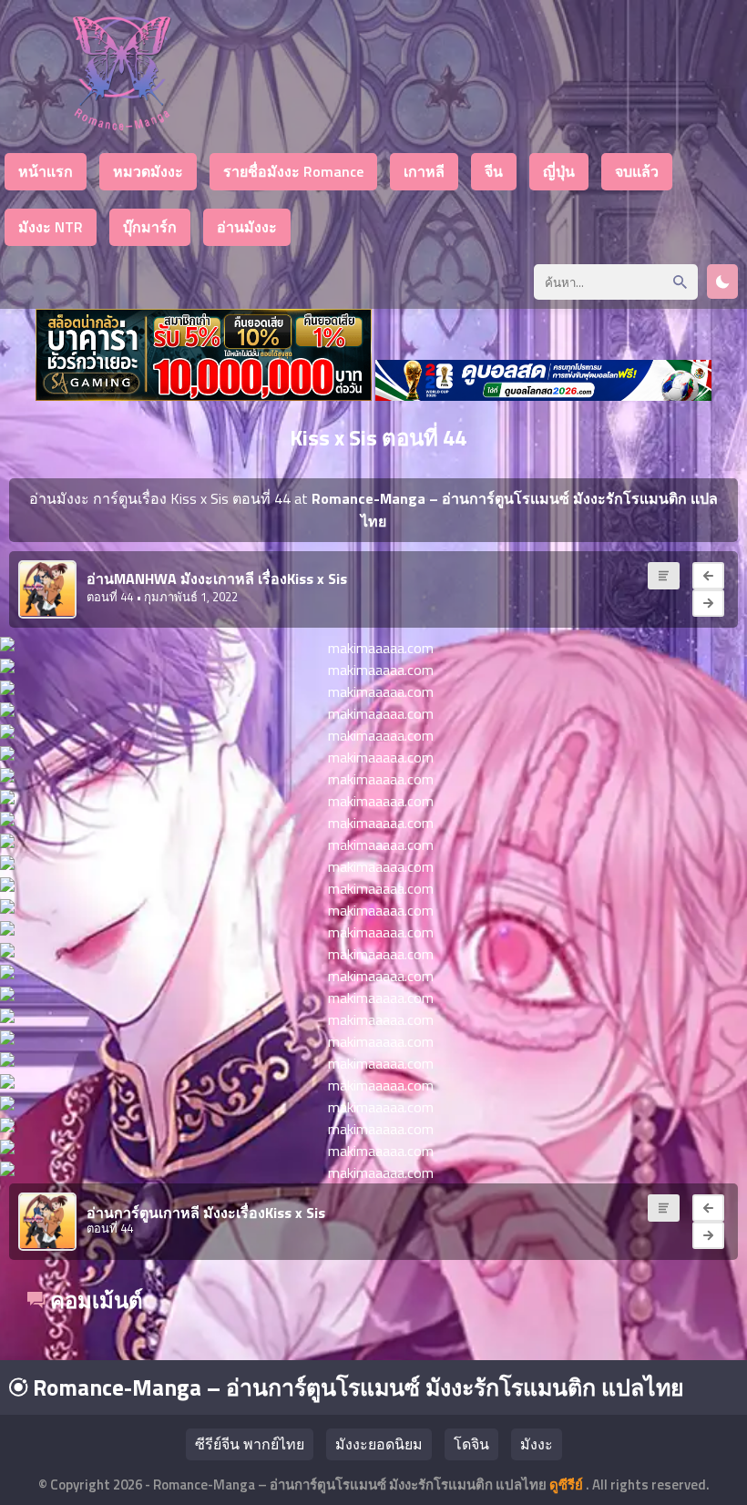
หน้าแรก (45, 171)
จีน (494, 171)
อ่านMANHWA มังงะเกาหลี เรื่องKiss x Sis (217, 578)
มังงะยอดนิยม (379, 1444)
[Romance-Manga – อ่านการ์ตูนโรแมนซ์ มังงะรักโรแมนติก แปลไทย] (121, 125)
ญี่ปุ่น (559, 171)
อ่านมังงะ (247, 227)
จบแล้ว (637, 171)
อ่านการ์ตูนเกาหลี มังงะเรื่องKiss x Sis (206, 1212)
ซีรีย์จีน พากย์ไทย (249, 1444)
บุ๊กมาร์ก (150, 227)
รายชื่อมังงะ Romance (293, 171)
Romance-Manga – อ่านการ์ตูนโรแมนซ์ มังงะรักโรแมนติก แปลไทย (355, 1387)
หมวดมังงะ (148, 171)
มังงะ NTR (50, 227)
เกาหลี (424, 171)
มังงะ (536, 1444)
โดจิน (471, 1444)
